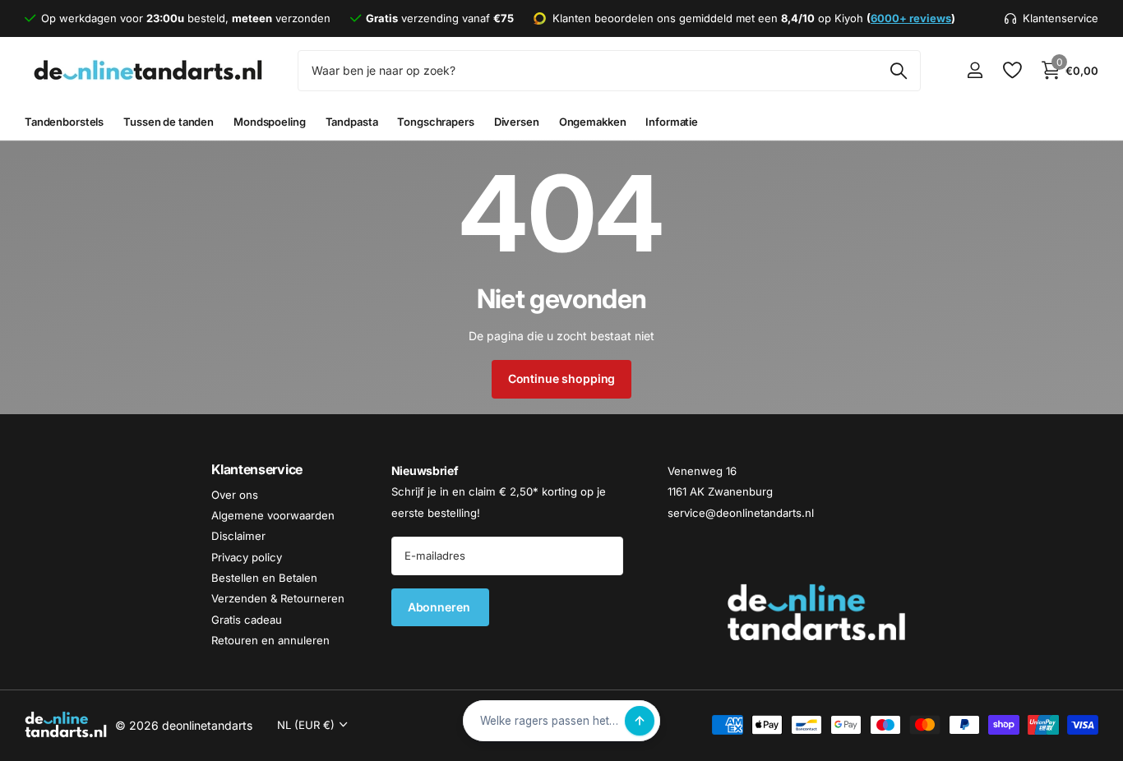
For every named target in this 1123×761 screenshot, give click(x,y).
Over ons (234, 494)
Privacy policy (246, 557)
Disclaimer (238, 536)
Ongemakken (592, 121)
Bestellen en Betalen (264, 577)
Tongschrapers (435, 121)
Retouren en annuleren (270, 640)
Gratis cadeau (246, 619)
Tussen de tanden (168, 121)
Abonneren (441, 607)
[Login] (974, 70)
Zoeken (898, 70)
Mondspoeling (269, 121)
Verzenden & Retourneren (277, 599)
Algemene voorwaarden (273, 515)
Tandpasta (352, 121)
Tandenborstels (64, 121)
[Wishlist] (1011, 70)
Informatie (671, 121)
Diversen (516, 121)
